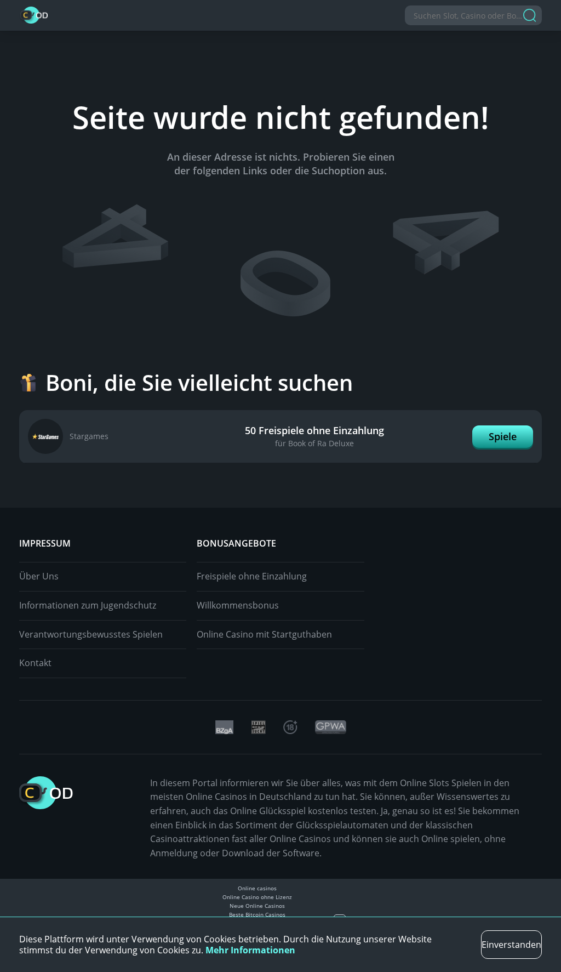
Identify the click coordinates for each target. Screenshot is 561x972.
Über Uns (39, 576)
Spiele (503, 436)
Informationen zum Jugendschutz (87, 605)
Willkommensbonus (238, 605)
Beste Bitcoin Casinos (257, 914)
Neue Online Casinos (257, 906)
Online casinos (257, 888)
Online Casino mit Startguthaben (264, 634)
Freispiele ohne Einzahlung (252, 576)
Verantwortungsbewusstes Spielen (91, 634)
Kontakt (35, 663)
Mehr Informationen (250, 950)
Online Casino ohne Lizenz (257, 897)
